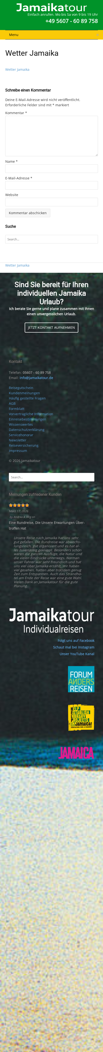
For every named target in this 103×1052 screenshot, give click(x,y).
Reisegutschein (21, 387)
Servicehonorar (21, 435)
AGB (12, 403)
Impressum (18, 450)
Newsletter (17, 440)
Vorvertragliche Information (31, 414)
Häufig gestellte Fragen (27, 398)
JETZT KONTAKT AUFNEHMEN (51, 327)
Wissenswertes (21, 424)
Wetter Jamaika (17, 69)
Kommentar (16, 113)
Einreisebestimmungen (27, 419)
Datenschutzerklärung (27, 429)
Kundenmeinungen (24, 393)
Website (11, 194)
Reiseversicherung (24, 445)
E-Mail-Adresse (18, 178)
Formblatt (16, 408)
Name (11, 161)
